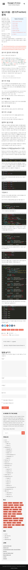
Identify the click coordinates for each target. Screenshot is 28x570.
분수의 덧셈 (15, 23)
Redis (7, 458)
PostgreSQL (9, 456)
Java (7, 480)
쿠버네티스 (18, 524)
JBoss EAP (8, 492)
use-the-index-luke (7, 545)
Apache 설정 (15, 502)
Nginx (9, 513)
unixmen (5, 558)
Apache (8, 469)
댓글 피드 (7, 537)
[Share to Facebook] (3, 326)
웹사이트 (4, 392)
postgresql (19, 513)
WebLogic (8, 496)
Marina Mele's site (7, 555)
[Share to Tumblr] (12, 326)
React (7, 483)
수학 (3, 58)
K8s (10, 509)
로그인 (6, 534)
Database (7, 447)
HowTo (7, 471)
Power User (7, 474)
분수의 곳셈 (15, 26)
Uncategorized (8, 489)
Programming (5, 335)
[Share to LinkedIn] (10, 326)
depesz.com (6, 547)
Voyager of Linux (14, 3)
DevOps (6, 460)
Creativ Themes (14, 568)
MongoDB (8, 450)
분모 (7, 62)
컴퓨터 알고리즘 (15, 30)
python (5, 516)
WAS (6, 491)
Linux (8, 329)
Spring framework (10, 487)
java (16, 507)
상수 (15, 63)
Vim (4, 522)
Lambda (5, 511)
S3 (9, 516)
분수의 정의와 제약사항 (17, 21)
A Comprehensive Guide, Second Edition (11, 549)
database (16, 505)
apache (10, 502)
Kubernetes (7, 465)
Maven (7, 481)
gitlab (12, 507)
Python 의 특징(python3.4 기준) (19, 32)
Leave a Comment (15, 335)
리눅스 (12, 329)
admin (4, 333)
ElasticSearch (7, 463)
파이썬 (5, 527)
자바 (13, 524)
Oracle (14, 513)
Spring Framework (8, 518)
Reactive (8, 485)
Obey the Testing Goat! (8, 553)
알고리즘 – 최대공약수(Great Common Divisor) (13, 345)
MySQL (8, 452)
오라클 (5, 524)
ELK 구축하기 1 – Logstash (10, 341)
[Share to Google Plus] (7, 326)
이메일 (3, 385)
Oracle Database (10, 454)
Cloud (6, 441)
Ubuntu (20, 520)
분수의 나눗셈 (15, 28)
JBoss (19, 507)
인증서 (9, 524)
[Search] (23, 433)
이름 (3, 378)
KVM (20, 509)
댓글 (3, 358)
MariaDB (8, 449)
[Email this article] (14, 326)
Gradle (7, 478)
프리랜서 (10, 527)
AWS (7, 443)
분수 (17, 329)
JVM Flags (6, 509)
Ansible (5, 502)
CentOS (5, 505)
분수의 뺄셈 (15, 25)
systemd (5, 520)
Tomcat (8, 494)
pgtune (4, 556)
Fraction (4, 329)
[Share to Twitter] (5, 326)
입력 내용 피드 (8, 535)
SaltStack (13, 516)
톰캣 (23, 524)
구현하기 (14, 34)
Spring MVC (15, 518)
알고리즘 (21, 329)
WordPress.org (8, 539)
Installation (8, 472)
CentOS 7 (11, 505)
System (21, 518)
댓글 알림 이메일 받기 (8, 400)
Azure (7, 445)
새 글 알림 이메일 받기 (8, 403)
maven (19, 511)
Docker (6, 461)
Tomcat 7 (16, 520)
